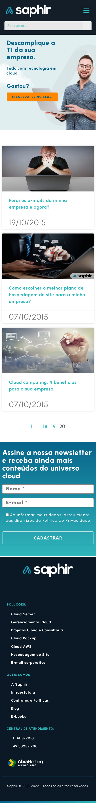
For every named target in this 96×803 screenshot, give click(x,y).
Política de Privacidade (66, 520)
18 (45, 426)
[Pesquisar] (87, 25)
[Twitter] (66, 588)
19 (53, 426)
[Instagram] (42, 588)
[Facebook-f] (30, 588)
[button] (86, 11)
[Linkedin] (54, 588)
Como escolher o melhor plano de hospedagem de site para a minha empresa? (47, 294)
